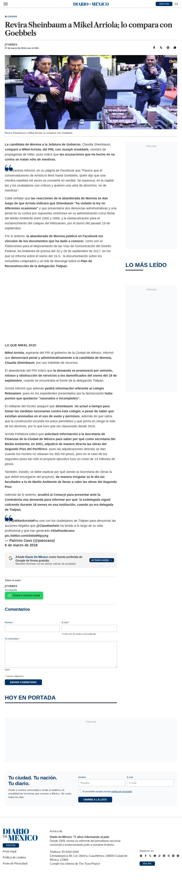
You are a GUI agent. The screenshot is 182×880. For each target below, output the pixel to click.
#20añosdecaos (62, 530)
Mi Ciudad (11, 16)
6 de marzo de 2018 (21, 545)
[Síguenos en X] (150, 855)
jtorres (11, 44)
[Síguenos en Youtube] (154, 855)
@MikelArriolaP (23, 520)
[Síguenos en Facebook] (145, 855)
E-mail (66, 622)
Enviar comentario (23, 682)
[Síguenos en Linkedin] (164, 855)
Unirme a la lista (95, 799)
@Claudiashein (47, 525)
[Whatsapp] (174, 47)
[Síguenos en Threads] (168, 855)
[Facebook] (154, 47)
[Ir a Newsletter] (176, 4)
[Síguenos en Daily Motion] (177, 855)
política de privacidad (121, 791)
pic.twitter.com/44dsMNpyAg (26, 535)
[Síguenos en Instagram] (141, 855)
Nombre (9, 622)
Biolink (147, 863)
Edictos (10, 845)
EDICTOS (164, 4)
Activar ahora (100, 560)
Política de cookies (14, 857)
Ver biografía (11, 590)
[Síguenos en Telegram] (173, 855)
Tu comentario (12, 638)
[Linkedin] (168, 47)
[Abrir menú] (6, 4)
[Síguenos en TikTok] (159, 855)
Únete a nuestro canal (26, 595)
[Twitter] (161, 47)
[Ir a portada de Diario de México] (20, 835)
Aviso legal (9, 851)
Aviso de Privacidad (15, 863)
